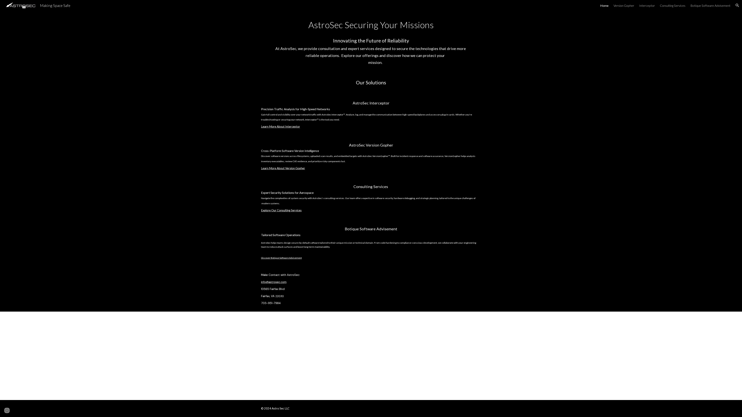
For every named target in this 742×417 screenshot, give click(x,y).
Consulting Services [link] (672, 5)
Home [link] (604, 5)
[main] (371, 41)
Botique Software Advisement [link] (710, 5)
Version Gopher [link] (624, 5)
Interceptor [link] (647, 5)
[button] (737, 5)
